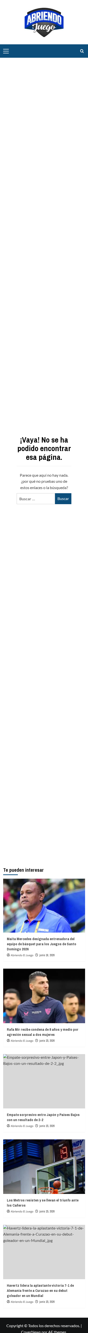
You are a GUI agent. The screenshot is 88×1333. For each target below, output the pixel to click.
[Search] (82, 51)
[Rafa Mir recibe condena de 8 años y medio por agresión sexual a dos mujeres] (44, 996)
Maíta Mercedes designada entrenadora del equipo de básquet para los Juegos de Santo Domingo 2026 (41, 944)
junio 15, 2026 (47, 1041)
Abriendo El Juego (22, 955)
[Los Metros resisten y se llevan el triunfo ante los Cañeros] (44, 1166)
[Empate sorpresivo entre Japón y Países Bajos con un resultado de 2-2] (44, 1081)
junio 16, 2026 (47, 955)
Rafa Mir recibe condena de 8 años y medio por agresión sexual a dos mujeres (42, 1032)
